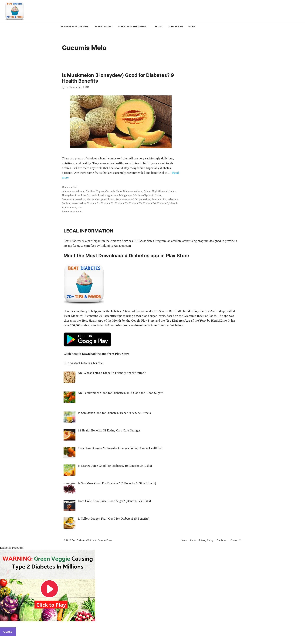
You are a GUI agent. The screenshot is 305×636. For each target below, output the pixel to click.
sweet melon (79, 203)
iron (77, 195)
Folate (147, 191)
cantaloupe (78, 191)
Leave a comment (72, 211)
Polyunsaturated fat (127, 199)
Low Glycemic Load (92, 195)
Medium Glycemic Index (147, 195)
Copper (100, 191)
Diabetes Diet (104, 26)
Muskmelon (93, 199)
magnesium (111, 195)
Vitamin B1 (93, 203)
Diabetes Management (133, 26)
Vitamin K (70, 207)
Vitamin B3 (121, 203)
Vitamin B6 (149, 203)
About (158, 26)
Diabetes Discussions (74, 26)
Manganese (125, 195)
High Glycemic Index (164, 191)
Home (184, 540)
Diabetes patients (132, 191)
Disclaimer (222, 540)
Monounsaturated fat (73, 199)
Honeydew (68, 195)
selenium (173, 199)
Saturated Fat (159, 199)
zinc (80, 207)
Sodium (66, 203)
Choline (90, 191)
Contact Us (175, 26)
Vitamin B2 (107, 203)
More (191, 26)
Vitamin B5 (135, 203)
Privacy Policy (206, 540)
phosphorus (108, 199)
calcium (66, 191)
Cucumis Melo (113, 191)
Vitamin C (162, 203)
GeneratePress (105, 540)
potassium (144, 199)
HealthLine (219, 320)
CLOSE (8, 631)
